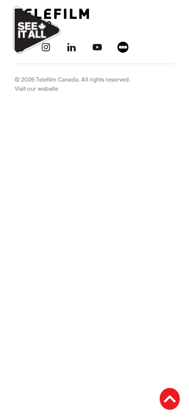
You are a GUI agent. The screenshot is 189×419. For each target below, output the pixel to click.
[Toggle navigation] (171, 30)
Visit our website (36, 89)
